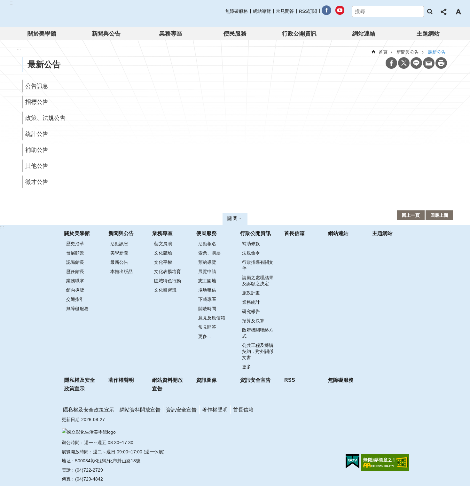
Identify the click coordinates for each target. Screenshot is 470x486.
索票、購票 (209, 252)
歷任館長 (75, 271)
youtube (339, 11)
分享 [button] (444, 11)
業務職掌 (75, 280)
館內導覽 (75, 290)
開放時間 (207, 308)
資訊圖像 (206, 380)
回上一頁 (411, 215)
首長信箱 (294, 233)
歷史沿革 (75, 243)
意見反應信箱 (211, 317)
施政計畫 (251, 292)
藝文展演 (163, 243)
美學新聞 (119, 252)
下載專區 (207, 299)
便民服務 (235, 33)
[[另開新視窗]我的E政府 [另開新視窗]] (352, 461)
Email (429, 63)
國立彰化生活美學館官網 (50, 13)
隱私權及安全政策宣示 (79, 384)
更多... (204, 336)
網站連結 (363, 33)
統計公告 (36, 134)
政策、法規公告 (45, 118)
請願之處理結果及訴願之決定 (257, 280)
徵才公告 (36, 182)
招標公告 (36, 102)
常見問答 (285, 11)
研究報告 (251, 311)
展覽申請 (207, 271)
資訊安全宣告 (255, 380)
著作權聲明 (121, 380)
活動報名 (207, 243)
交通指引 (75, 299)
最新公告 (119, 262)
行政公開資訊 (299, 33)
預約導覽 (207, 262)
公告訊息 (36, 86)
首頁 (383, 52)
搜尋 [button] (429, 11)
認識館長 (75, 262)
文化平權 (163, 262)
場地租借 (207, 290)
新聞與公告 (106, 33)
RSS (289, 380)
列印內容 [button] (441, 63)
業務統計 (251, 302)
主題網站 (428, 33)
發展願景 (75, 252)
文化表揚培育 (167, 271)
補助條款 (251, 243)
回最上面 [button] (439, 215)
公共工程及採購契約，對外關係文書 (257, 351)
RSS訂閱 (308, 11)
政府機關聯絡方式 (257, 333)
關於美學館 (41, 33)
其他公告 (36, 166)
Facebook (391, 63)
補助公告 (36, 150)
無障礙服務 (236, 11)
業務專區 (170, 33)
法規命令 (251, 252)
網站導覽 (262, 11)
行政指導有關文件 (257, 265)
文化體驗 (163, 252)
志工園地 (207, 280)
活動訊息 (119, 243)
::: (2, 227)
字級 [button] (458, 11)
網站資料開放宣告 (167, 384)
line (416, 63)
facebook (326, 11)
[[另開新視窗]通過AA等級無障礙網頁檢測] (385, 462)
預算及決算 (253, 320)
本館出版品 (121, 271)
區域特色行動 (167, 280)
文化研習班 (165, 290)
